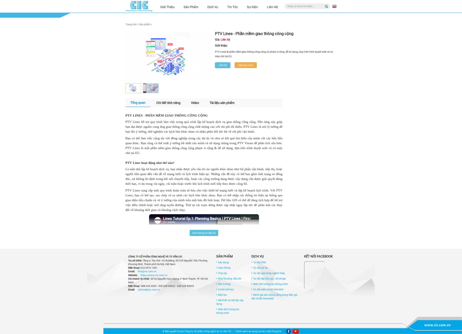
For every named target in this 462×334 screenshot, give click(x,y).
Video (195, 103)
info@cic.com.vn (147, 271)
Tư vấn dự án (260, 267)
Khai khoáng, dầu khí (229, 278)
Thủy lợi (222, 273)
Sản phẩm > (145, 24)
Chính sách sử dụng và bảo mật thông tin (258, 331)
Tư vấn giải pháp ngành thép (269, 273)
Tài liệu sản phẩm (222, 103)
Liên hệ (272, 7)
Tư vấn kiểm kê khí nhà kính (268, 289)
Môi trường (224, 284)
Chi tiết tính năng (168, 103)
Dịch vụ (212, 7)
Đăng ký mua (245, 65)
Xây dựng (223, 262)
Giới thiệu (167, 7)
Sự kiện (252, 7)
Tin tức (232, 7)
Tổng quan (137, 102)
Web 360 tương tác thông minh (270, 284)
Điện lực (222, 294)
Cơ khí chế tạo (226, 289)
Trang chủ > (131, 24)
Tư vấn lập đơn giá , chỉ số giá (269, 278)
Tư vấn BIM (259, 262)
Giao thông (224, 267)
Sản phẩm (191, 7)
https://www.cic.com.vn (153, 275)
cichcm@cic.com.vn (149, 289)
